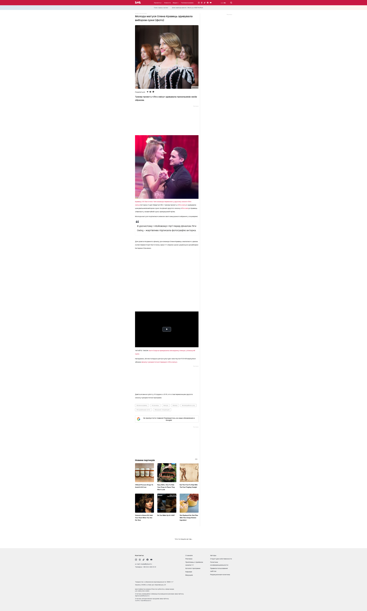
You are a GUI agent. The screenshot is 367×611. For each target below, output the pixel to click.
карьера (188, 571)
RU (225, 3)
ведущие (189, 575)
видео (175, 2)
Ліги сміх (185, 208)
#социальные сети (143, 409)
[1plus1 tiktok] (144, 560)
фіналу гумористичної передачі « (154, 362)
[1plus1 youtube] (151, 560)
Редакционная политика (220, 574)
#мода (165, 405)
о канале (189, 555)
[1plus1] (138, 3)
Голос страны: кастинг (161, 7)
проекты (157, 2)
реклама (188, 559)
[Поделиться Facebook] (150, 92)
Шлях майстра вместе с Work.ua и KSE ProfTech (187, 7)
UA (222, 3)
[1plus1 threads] (140, 560)
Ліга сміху (182, 205)
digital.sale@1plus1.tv (142, 595)
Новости (167, 2)
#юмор (175, 405)
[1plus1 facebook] (147, 560)
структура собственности (221, 559)
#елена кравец (142, 405)
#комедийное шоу (188, 405)
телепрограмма (187, 2)
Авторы (213, 555)
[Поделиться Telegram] (147, 92)
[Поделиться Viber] (153, 92)
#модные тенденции (162, 409)
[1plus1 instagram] (136, 560)
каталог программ (192, 568)
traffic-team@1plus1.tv (143, 600)
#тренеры (155, 405)
